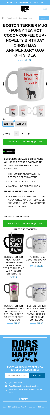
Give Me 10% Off (37, 375)
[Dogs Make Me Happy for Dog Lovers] (25, 9)
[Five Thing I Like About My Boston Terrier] (37, 243)
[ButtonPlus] (28, 133)
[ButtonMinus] (16, 133)
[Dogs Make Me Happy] (25, 351)
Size (4, 119)
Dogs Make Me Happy (24, 407)
